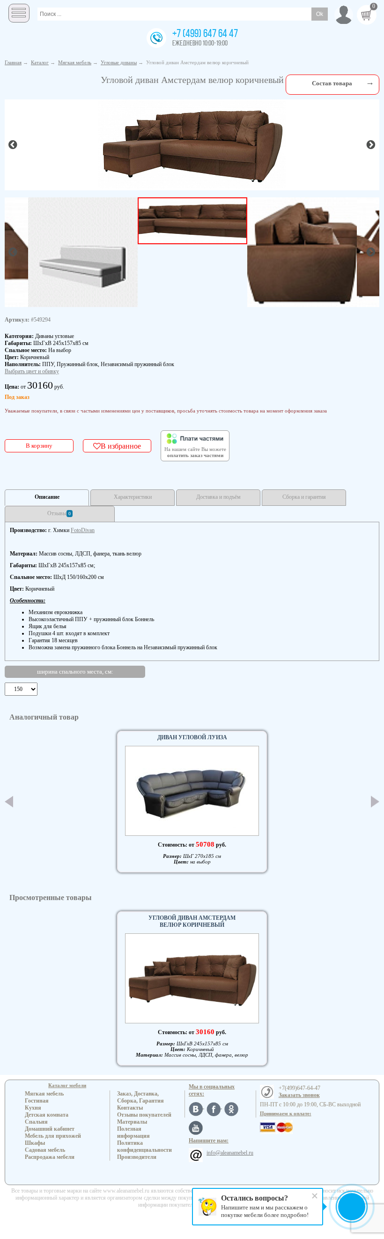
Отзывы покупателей (144, 1114)
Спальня (36, 1122)
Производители (136, 1157)
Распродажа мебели (49, 1157)
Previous (9, 802)
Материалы (132, 1122)
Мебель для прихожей (53, 1136)
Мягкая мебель (44, 1093)
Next (375, 802)
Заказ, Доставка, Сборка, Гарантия (140, 1097)
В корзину (39, 445)
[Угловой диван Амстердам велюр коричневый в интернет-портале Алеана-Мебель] (192, 143)
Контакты (130, 1107)
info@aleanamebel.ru (230, 1152)
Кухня (33, 1107)
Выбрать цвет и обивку (32, 371)
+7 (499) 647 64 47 (205, 34)
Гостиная (37, 1100)
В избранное (121, 446)
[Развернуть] (370, 82)
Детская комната (46, 1114)
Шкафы (35, 1143)
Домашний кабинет (49, 1129)
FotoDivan (83, 530)
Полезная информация (133, 1132)
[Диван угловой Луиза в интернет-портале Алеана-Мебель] (192, 790)
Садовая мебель (45, 1150)
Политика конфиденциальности (144, 1146)
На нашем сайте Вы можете (195, 452)
